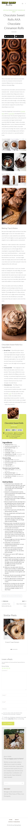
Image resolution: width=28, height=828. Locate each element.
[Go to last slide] (6, 633)
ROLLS (22, 10)
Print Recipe (20, 36)
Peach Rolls (11, 113)
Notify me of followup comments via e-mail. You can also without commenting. (14, 718)
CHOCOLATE (6, 10)
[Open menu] (22, 3)
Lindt (9, 393)
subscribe (10, 718)
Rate (20, 430)
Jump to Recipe (10, 36)
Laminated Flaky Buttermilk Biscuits (6, 604)
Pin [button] (15, 430)
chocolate (4, 595)
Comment (5, 670)
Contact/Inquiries (14, 821)
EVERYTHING (17, 10)
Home (10, 819)
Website (4, 708)
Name (4, 695)
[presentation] (14, 629)
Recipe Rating (5, 666)
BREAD (11, 10)
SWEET (14, 11)
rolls (16, 595)
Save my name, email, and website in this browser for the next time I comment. (12, 713)
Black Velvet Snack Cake (21, 604)
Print (8, 430)
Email (4, 702)
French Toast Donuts (12, 642)
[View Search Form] (25, 3)
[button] (11, 425)
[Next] (22, 633)
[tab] (12, 649)
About (17, 819)
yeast (20, 595)
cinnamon (10, 595)
